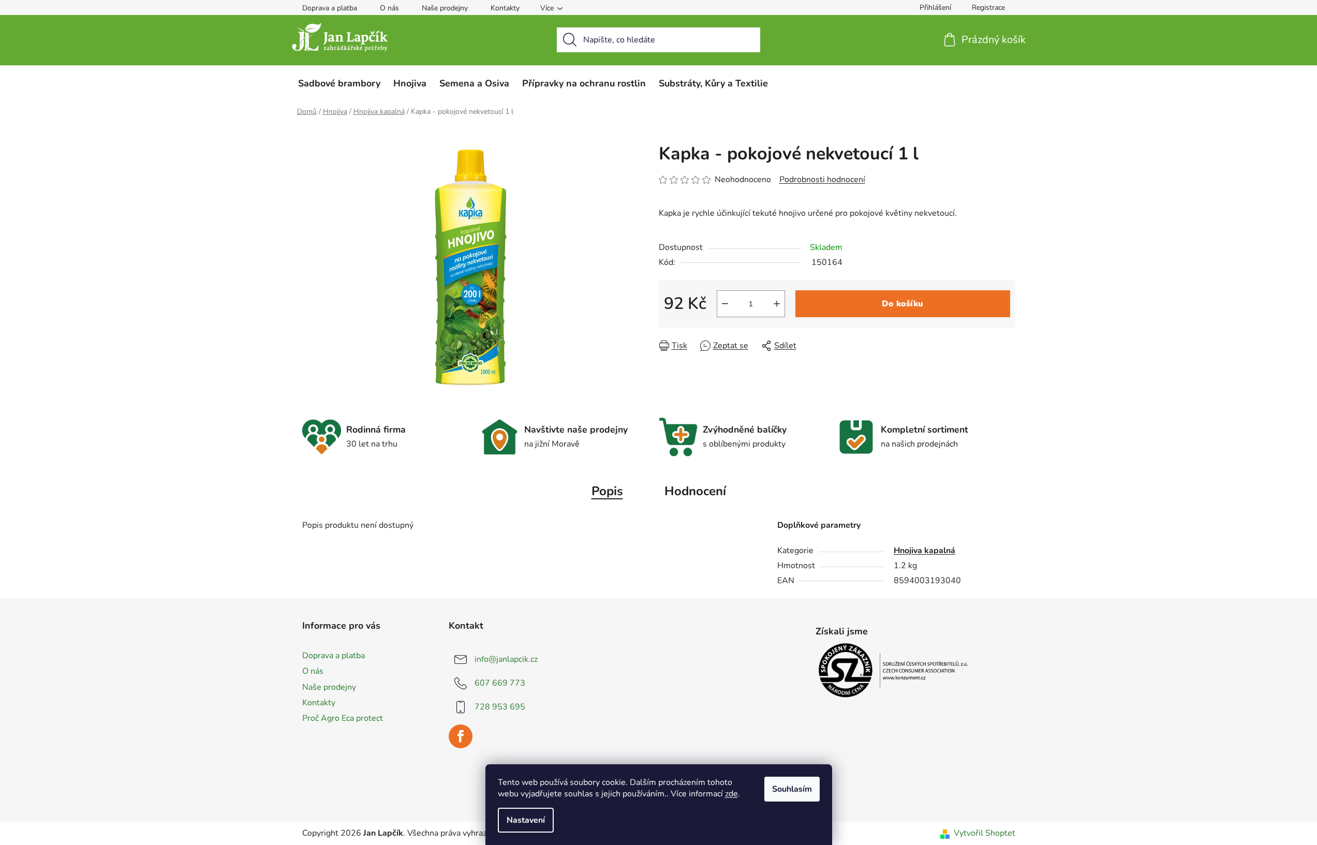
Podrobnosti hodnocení (822, 179)
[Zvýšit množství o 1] (777, 304)
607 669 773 (500, 683)
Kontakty (505, 8)
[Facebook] (460, 736)
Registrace (988, 7)
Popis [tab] (607, 491)
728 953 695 (500, 707)
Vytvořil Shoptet (984, 833)
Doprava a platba (329, 8)
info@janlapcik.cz (506, 659)
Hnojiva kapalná (924, 550)
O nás (389, 8)
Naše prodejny (445, 8)
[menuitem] (339, 83)
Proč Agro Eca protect (342, 718)
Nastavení (526, 820)
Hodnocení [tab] (695, 491)
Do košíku (902, 303)
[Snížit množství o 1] (725, 304)
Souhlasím (792, 789)
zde (731, 793)
